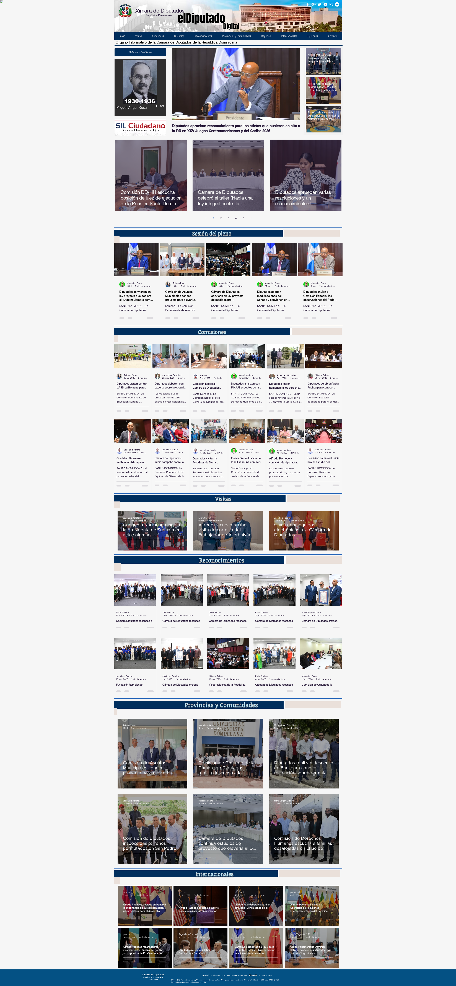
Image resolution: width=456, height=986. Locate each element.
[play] (157, 106)
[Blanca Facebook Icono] (307, 4)
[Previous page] (206, 218)
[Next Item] (294, 84)
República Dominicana (159, 15)
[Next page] (251, 218)
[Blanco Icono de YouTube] (325, 4)
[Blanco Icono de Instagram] (331, 4)
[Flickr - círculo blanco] (337, 4)
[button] (140, 52)
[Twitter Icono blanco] (319, 4)
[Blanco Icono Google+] (313, 4)
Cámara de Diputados (159, 10)
